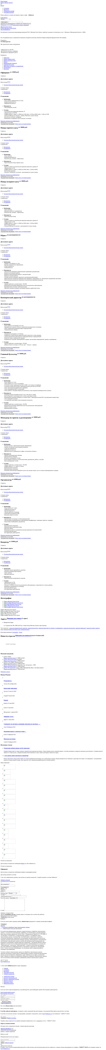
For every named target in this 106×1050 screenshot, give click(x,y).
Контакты (6, 9)
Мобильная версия (9, 983)
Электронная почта (6, 896)
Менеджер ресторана (9, 739)
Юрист (5, 62)
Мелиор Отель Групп (6, 26)
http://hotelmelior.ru (5, 29)
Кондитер (6, 69)
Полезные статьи (8, 982)
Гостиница (15, 632)
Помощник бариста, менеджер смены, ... (15, 731)
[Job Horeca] (4, 17)
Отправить (3, 924)
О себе (2, 910)
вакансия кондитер (33, 628)
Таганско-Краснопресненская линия (13, 85)
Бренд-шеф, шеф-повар (10, 688)
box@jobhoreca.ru (5, 961)
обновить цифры (6, 1001)
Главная (6, 968)
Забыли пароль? (8, 2)
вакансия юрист (25, 629)
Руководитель (8, 680)
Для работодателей (9, 12)
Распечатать (7, 92)
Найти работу (4, 22)
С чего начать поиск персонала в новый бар (16, 755)
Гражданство (4, 893)
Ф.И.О (3, 891)
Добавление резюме (9, 11)
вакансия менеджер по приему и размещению (50, 628)
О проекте (6, 8)
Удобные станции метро (7, 913)
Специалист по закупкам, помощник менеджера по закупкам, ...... (22, 724)
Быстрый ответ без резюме (7, 124)
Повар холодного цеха (10, 60)
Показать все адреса (14, 618)
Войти (2, 2)
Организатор (7, 67)
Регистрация (4, 1)
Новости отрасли (8, 980)
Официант (6, 57)
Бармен (6, 700)
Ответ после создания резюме (23, 124)
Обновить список (5, 671)
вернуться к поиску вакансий (21, 25)
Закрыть (3, 925)
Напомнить (3, 1018)
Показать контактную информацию (10, 121)
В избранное (7, 93)
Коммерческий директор (10, 63)
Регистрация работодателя (8, 992)
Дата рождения (5, 884)
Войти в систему (11, 1018)
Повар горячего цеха (9, 59)
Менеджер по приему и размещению (13, 66)
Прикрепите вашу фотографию (9, 915)
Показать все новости (23, 635)
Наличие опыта (5, 898)
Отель (20, 632)
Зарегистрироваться (6, 1003)
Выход (2, 5)
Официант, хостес (9, 716)
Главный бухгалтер (9, 64)
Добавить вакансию (9, 974)
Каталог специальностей (10, 978)
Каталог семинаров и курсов (11, 979)
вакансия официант (81, 628)
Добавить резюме (5, 880)
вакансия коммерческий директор (18, 628)
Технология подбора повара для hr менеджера (17, 748)
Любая (8, 81)
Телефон (3, 894)
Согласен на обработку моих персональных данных (16, 927)
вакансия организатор (69, 628)
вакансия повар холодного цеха (12, 629)
